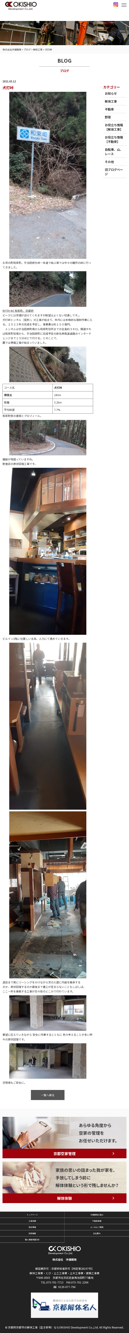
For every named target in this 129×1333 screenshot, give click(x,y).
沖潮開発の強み (96, 1214)
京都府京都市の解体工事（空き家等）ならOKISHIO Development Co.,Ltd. (53, 1327)
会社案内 (96, 1233)
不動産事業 (96, 1221)
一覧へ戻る (47, 1095)
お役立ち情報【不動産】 (114, 139)
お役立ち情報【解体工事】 (114, 127)
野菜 (108, 117)
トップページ (32, 1214)
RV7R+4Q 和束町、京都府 (18, 311)
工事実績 (32, 1221)
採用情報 (32, 1233)
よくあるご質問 (96, 1227)
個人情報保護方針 (32, 1239)
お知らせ (111, 93)
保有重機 (32, 1227)
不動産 (109, 109)
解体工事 (111, 101)
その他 (109, 161)
